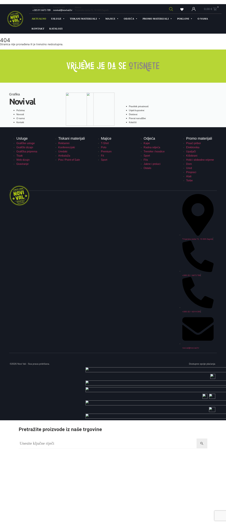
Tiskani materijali (83, 18)
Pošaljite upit (59, 7)
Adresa (78, 7)
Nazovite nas (38, 7)
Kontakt (38, 28)
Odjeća (129, 18)
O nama (203, 18)
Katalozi (56, 28)
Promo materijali (156, 18)
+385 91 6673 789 (41, 9)
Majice (110, 18)
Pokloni (183, 18)
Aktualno (39, 18)
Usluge (56, 18)
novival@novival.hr (62, 9)
